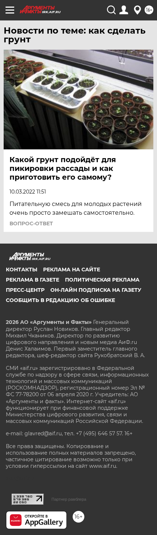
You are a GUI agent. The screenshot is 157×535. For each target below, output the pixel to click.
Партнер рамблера (68, 499)
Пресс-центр (25, 290)
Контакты (21, 269)
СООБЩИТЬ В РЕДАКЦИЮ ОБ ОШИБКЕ (60, 300)
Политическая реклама (102, 279)
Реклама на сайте (71, 269)
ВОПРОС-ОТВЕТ (31, 223)
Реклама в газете (32, 279)
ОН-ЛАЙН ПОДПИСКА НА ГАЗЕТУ (95, 290)
